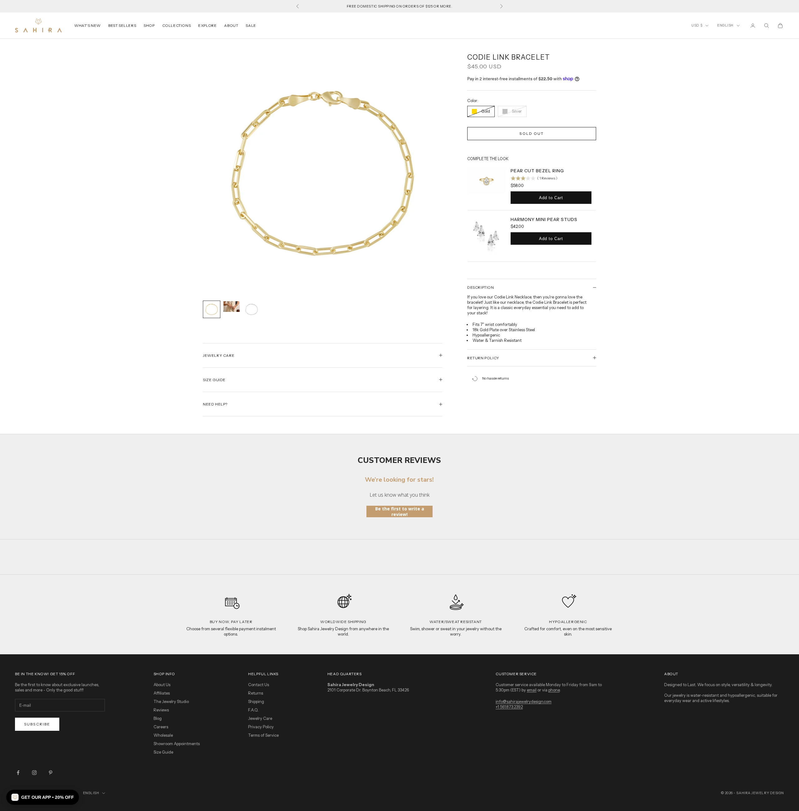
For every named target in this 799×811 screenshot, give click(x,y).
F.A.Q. (253, 709)
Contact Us (258, 684)
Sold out (531, 133)
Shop (149, 25)
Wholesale (163, 735)
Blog (158, 718)
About (231, 25)
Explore (207, 25)
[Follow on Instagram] (34, 772)
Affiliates (162, 693)
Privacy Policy (261, 726)
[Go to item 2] (231, 306)
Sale (251, 25)
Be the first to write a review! (399, 511)
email (532, 689)
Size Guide (163, 752)
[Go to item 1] (211, 309)
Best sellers (122, 25)
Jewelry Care (260, 718)
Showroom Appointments (177, 743)
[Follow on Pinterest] (50, 772)
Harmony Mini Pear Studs (544, 219)
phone (554, 689)
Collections (176, 25)
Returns (255, 693)
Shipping (256, 701)
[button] (42, 797)
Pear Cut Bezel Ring (537, 171)
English (725, 25)
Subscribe (37, 724)
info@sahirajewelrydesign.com (523, 701)
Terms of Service (263, 735)
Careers (161, 726)
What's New (87, 25)
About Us (162, 684)
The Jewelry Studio (171, 701)
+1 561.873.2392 (509, 706)
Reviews (161, 709)
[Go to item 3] (251, 309)
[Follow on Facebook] (18, 772)
